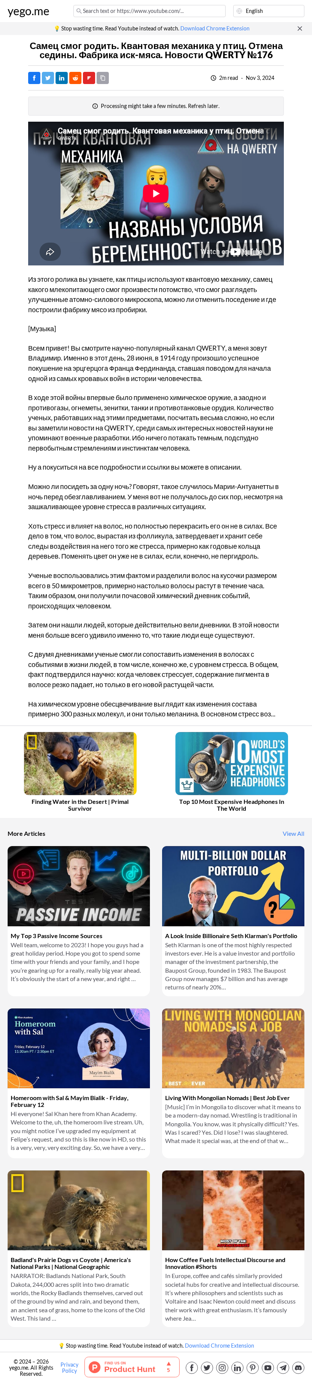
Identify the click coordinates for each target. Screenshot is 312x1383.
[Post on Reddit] (75, 78)
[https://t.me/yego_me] (283, 1368)
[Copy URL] (103, 78)
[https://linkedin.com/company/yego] (237, 1368)
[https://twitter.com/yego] (207, 1368)
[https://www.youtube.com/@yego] (268, 1368)
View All (293, 833)
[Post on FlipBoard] (89, 78)
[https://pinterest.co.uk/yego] (253, 1368)
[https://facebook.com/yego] (192, 1368)
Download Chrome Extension (215, 28)
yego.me (28, 11)
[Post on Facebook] (34, 78)
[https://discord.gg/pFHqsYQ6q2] (298, 1368)
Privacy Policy (69, 1368)
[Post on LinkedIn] (62, 78)
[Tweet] (48, 78)
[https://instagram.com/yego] (222, 1368)
